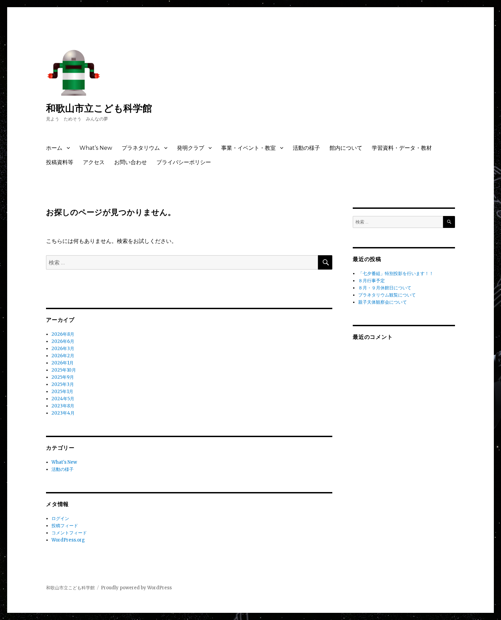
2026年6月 (62, 341)
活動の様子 (306, 148)
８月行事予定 (371, 281)
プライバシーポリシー (183, 162)
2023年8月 (62, 406)
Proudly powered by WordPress (136, 588)
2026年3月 (62, 348)
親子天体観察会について (384, 302)
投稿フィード (64, 526)
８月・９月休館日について (384, 288)
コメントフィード (69, 533)
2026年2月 (62, 356)
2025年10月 (63, 370)
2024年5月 (62, 399)
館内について (346, 148)
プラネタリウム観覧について (387, 295)
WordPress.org (68, 540)
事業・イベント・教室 (248, 148)
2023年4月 (63, 413)
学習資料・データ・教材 (402, 148)
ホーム (54, 148)
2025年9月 (62, 377)
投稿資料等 (59, 162)
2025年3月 (62, 384)
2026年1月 (62, 363)
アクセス (94, 162)
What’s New (95, 148)
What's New (64, 462)
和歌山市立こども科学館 (99, 108)
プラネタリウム (141, 148)
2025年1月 (62, 391)
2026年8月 (62, 334)
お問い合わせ (130, 162)
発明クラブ (190, 148)
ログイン (60, 518)
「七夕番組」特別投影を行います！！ (396, 273)
